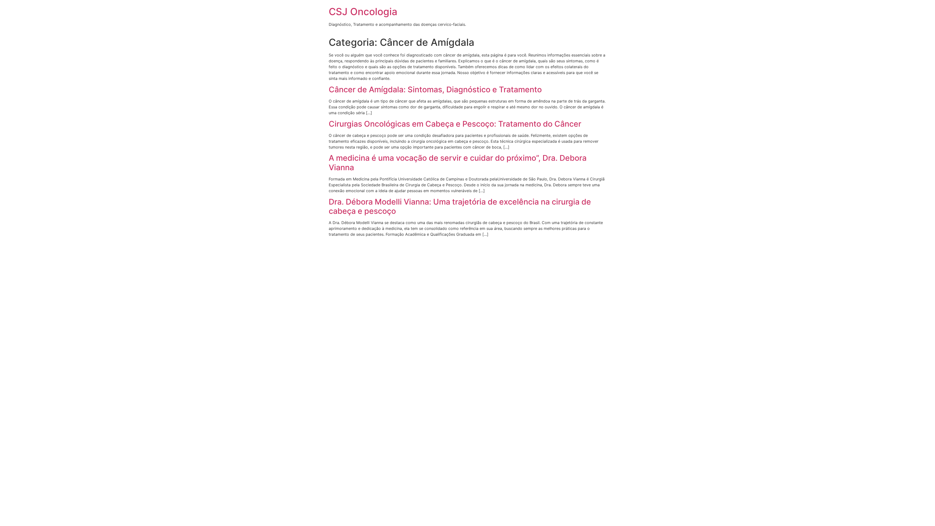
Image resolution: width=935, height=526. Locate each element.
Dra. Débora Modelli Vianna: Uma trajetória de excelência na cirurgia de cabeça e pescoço (460, 206)
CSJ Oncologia (363, 12)
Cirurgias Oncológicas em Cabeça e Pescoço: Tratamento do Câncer (455, 124)
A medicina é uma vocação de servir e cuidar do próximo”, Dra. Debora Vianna (458, 162)
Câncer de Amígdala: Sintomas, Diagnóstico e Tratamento (435, 89)
